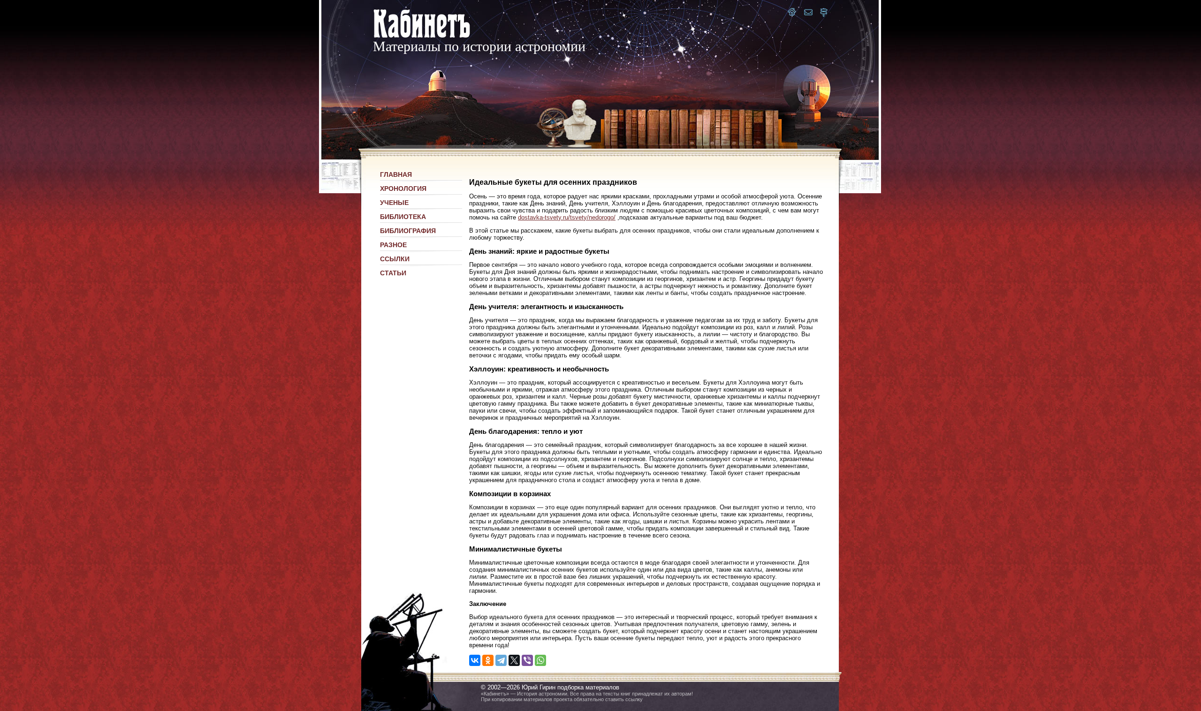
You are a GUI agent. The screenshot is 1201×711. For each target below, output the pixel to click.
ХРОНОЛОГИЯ (403, 188)
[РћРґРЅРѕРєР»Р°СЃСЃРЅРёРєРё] (488, 660)
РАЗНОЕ (393, 245)
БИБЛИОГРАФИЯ (408, 230)
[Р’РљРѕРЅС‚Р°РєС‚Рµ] (474, 660)
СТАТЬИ (393, 273)
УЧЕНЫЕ (394, 202)
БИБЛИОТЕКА (403, 216)
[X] (514, 660)
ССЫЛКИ (395, 259)
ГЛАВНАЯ (396, 174)
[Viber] (527, 660)
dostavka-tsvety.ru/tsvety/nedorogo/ (567, 217)
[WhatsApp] (540, 660)
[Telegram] (501, 660)
